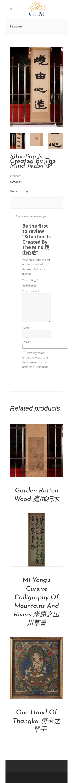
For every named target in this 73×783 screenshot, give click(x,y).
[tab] (36, 203)
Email (26, 342)
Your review (30, 291)
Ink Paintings (30, 182)
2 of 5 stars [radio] (25, 285)
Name (27, 327)
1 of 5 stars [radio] (23, 285)
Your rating (30, 280)
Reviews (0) (36, 203)
